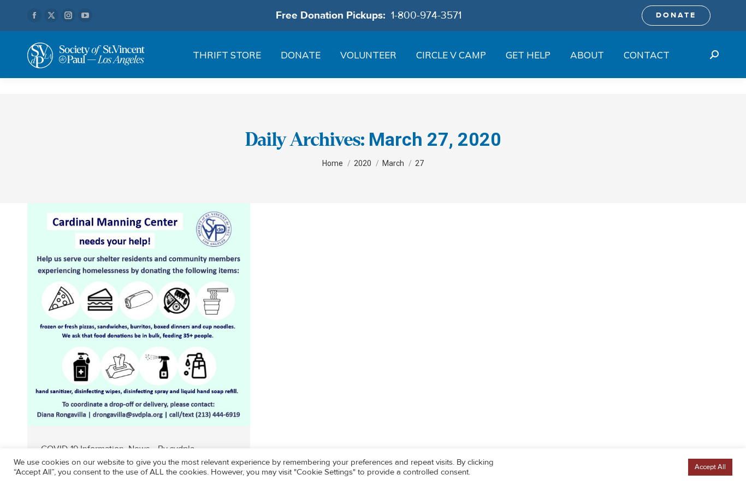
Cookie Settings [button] (654, 467)
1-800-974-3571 (426, 15)
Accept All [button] (710, 467)
